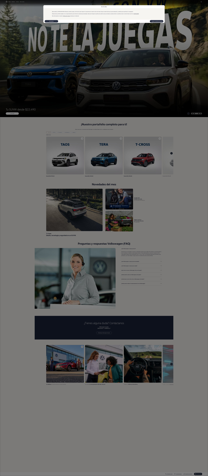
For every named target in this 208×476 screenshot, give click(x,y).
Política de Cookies (66, 15)
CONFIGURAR (136, 13)
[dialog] (104, 238)
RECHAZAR (51, 21)
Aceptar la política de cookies (157, 21)
